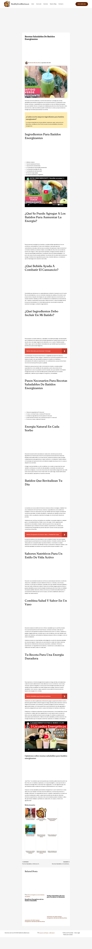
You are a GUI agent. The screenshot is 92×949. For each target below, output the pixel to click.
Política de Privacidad (68, 933)
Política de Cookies (68, 934)
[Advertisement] (46, 18)
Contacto (60, 4)
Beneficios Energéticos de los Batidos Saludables (34, 899)
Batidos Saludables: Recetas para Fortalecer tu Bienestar (56, 896)
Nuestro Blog (53, 4)
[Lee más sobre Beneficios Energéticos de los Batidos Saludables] (35, 896)
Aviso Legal (77, 933)
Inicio (33, 4)
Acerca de (38, 4)
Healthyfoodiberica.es (20, 4)
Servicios (45, 4)
